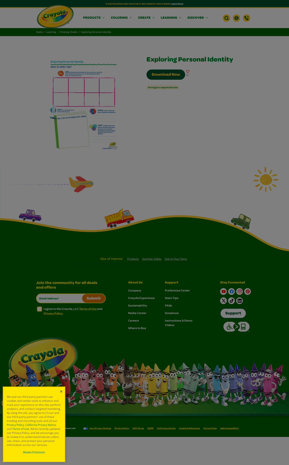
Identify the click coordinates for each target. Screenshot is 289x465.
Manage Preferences (34, 452)
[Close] (61, 391)
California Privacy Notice (40, 425)
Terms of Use (20, 429)
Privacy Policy (15, 425)
